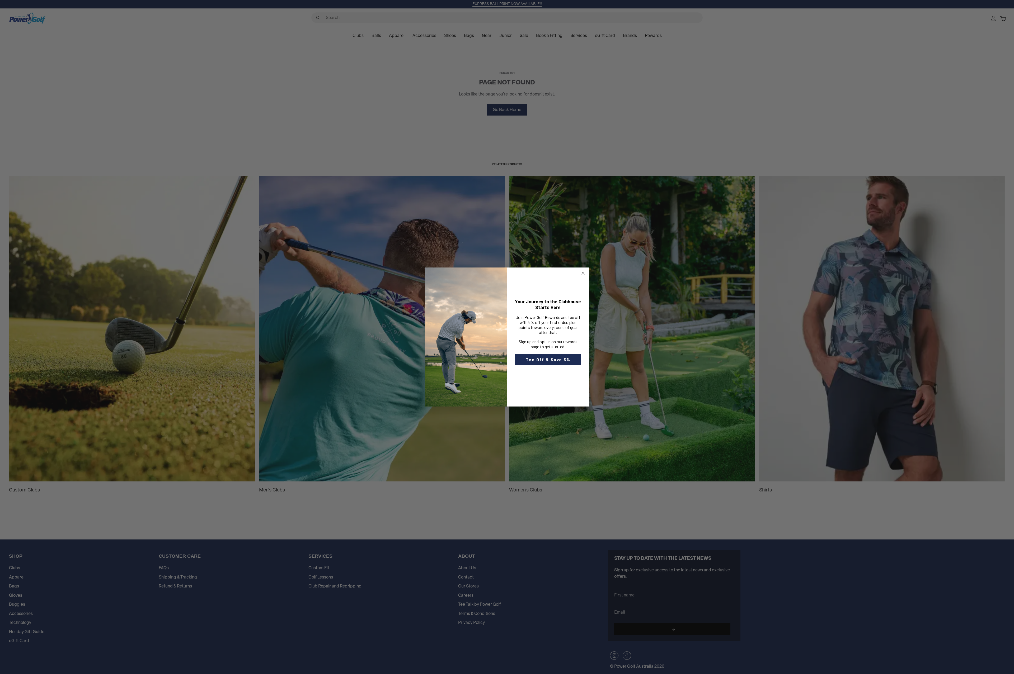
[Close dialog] (583, 273)
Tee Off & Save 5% (548, 359)
